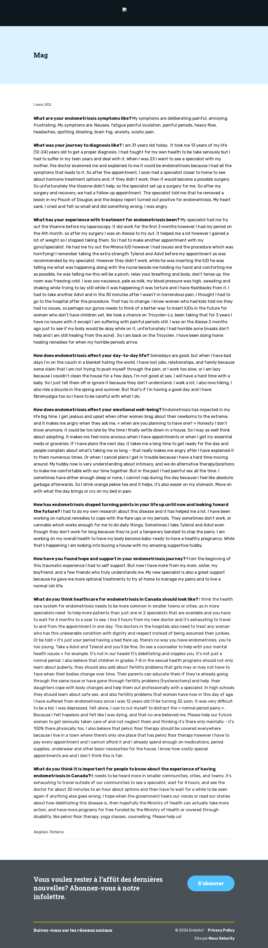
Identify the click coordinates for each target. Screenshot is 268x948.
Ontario (56, 831)
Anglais (41, 831)
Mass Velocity (221, 938)
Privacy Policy (221, 930)
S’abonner (211, 883)
